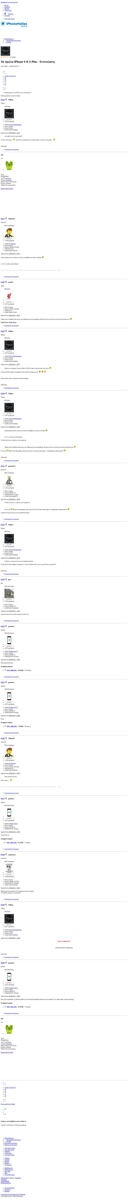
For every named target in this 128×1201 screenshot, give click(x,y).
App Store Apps (9, 1150)
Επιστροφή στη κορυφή (11, 149)
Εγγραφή (7, 15)
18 (5, 84)
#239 (3, 905)
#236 (3, 738)
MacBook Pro (8, 1169)
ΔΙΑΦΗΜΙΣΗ (5, 1181)
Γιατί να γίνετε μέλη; (7, 188)
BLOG (6, 5)
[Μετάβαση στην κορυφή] (1, 1185)
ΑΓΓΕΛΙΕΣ (8, 10)
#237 (3, 799)
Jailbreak (7, 1151)
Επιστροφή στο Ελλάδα (8, 1104)
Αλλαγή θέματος (9, 1188)
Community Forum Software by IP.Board (13, 1194)
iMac (5, 1173)
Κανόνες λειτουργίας (10, 1145)
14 (5, 78)
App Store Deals (9, 1155)
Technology (8, 1165)
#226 (3, 100)
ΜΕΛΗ (6, 9)
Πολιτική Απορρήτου (10, 1143)
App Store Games (9, 1148)
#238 (3, 855)
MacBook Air (8, 1168)
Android (6, 1160)
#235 (3, 682)
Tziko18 (12, 244)
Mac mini (7, 1171)
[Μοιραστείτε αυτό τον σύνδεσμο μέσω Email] (5, 1114)
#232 (3, 525)
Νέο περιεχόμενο (9, 19)
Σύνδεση (10, 14)
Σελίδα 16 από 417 (10, 76)
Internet (6, 1161)
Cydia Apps (8, 1153)
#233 (3, 579)
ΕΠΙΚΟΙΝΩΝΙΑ (6, 1183)
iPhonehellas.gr (9, 1138)
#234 (3, 626)
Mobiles (6, 1163)
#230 (3, 394)
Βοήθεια (7, 1191)
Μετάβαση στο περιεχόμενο (9, 2)
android (9, 180)
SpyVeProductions (15, 124)
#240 (3, 963)
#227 (3, 219)
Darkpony (18, 1178)
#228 (3, 282)
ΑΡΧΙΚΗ (4, 1179)
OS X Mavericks (9, 1175)
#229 (3, 331)
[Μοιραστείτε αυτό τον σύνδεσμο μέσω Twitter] (5, 1109)
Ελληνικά (7, 1189)
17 (5, 83)
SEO (11, 1178)
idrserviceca (14, 651)
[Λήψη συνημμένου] (5, 670)
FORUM (7, 7)
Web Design (4, 1178)
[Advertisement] (64, 202)
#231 (3, 466)
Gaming (6, 1158)
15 (5, 79)
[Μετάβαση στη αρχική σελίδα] (14, 27)
